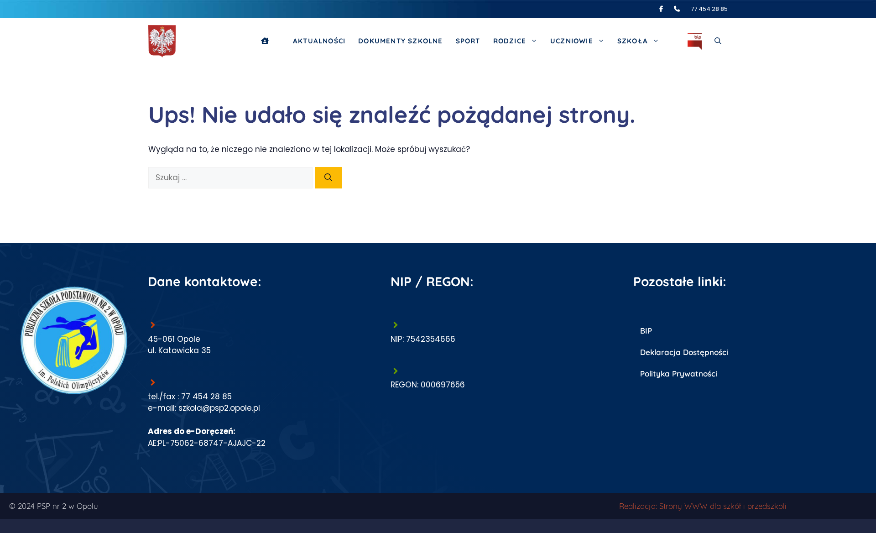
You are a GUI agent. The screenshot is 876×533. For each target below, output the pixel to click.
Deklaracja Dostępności (684, 352)
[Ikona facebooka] (666, 9)
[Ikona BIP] (694, 41)
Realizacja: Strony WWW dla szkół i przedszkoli (703, 506)
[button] (718, 41)
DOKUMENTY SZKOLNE (400, 41)
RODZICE (509, 41)
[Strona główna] (271, 41)
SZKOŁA (632, 41)
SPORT (468, 41)
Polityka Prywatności (678, 373)
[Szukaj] (328, 178)
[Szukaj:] (231, 177)
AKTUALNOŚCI (319, 41)
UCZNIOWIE (571, 41)
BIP (646, 330)
